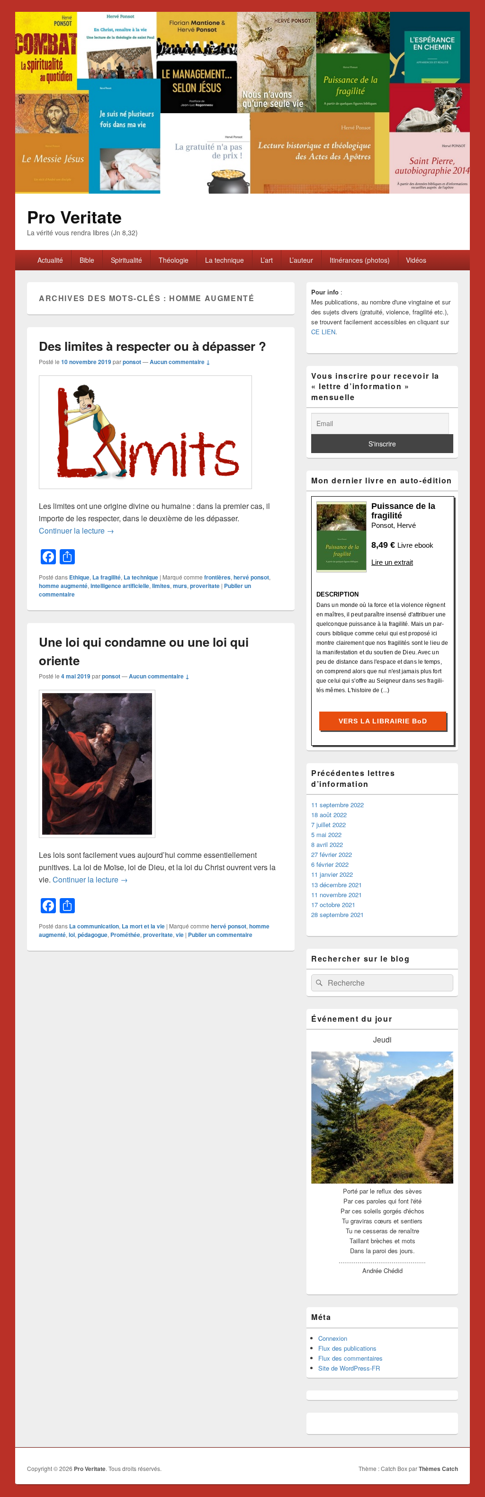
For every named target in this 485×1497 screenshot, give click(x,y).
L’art (266, 260)
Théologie (174, 260)
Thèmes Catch (438, 1468)
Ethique (79, 577)
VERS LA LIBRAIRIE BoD (383, 721)
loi (72, 934)
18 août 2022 (329, 814)
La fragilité (106, 577)
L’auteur (301, 260)
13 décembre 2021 (336, 884)
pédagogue (93, 934)
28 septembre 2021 (337, 914)
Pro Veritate (74, 216)
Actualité (50, 260)
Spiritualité (126, 260)
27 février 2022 (331, 854)
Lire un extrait (392, 562)
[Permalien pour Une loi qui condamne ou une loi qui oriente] (97, 842)
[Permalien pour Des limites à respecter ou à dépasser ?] (145, 493)
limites (161, 585)
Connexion (332, 1338)
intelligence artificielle (119, 585)
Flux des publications (347, 1348)
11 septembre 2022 (337, 804)
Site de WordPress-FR (349, 1367)
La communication (94, 926)
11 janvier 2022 (332, 874)
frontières (217, 577)
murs (180, 585)
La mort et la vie (143, 926)
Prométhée (125, 934)
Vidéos (416, 260)
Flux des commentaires (350, 1358)
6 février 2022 (330, 864)
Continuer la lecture (76, 530)
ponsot (132, 361)
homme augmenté (63, 585)
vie (180, 934)
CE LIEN (323, 331)
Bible (87, 260)
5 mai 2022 (326, 834)
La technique (224, 260)
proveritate (205, 585)
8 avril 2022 (327, 844)
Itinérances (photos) (360, 260)
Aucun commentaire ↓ (180, 361)
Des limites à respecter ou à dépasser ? (152, 346)
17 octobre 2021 (333, 904)
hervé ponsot (251, 577)
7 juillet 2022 (328, 824)
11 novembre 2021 (336, 894)
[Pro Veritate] (242, 190)
